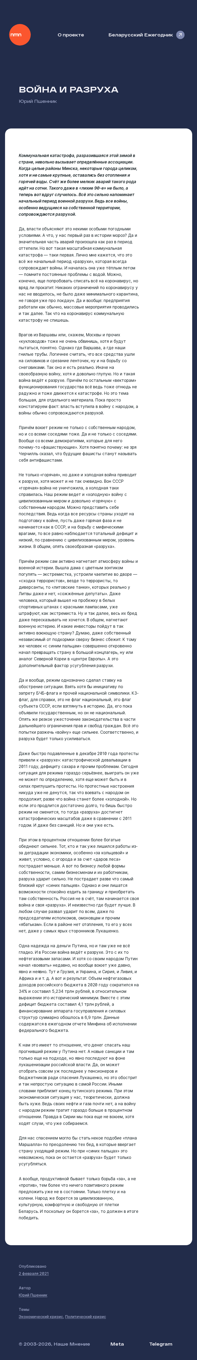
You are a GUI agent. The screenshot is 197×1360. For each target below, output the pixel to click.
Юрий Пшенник (38, 101)
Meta (117, 1344)
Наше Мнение (20, 35)
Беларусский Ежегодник (140, 34)
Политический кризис (85, 1316)
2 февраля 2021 (34, 1273)
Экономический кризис (41, 1316)
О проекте (71, 34)
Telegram (160, 1344)
